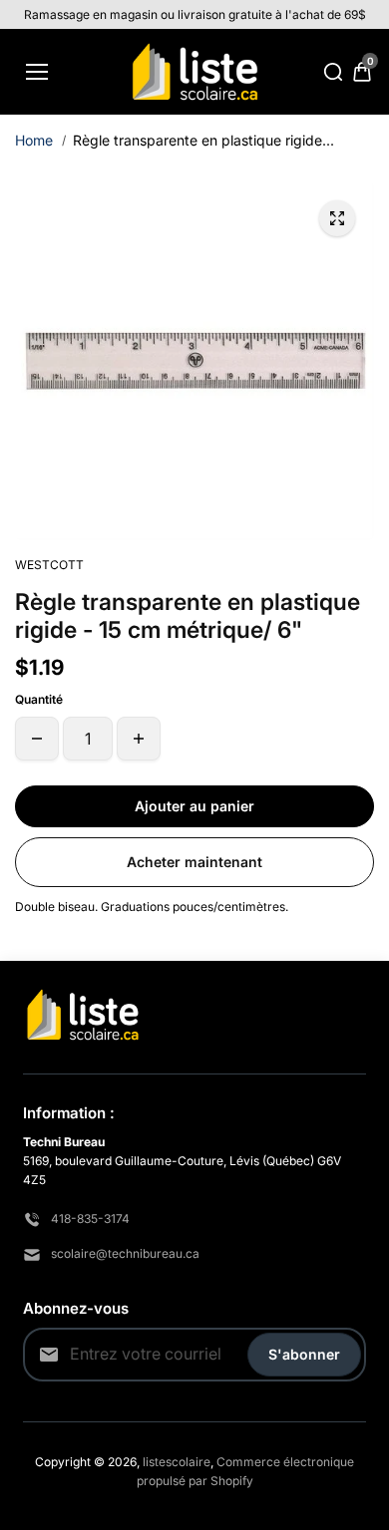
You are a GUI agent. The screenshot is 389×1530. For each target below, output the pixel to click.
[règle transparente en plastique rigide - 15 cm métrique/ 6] (337, 218)
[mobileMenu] (37, 72)
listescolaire (176, 1461)
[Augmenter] (139, 739)
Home (34, 140)
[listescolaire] (195, 72)
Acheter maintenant (194, 861)
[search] (333, 72)
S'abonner (304, 1354)
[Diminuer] (37, 739)
